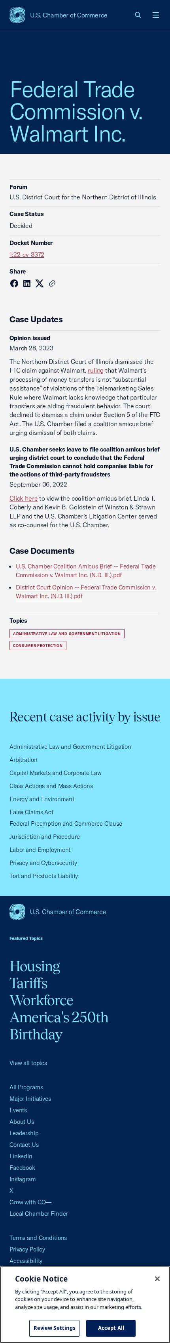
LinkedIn (20, 1156)
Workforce (41, 1000)
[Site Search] (138, 15)
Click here (23, 498)
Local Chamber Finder (38, 1213)
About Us (21, 1121)
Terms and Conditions (38, 1238)
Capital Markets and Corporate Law (55, 773)
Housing (34, 966)
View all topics (28, 1063)
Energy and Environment (41, 799)
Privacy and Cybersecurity (43, 863)
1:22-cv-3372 (26, 254)
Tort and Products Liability (43, 876)
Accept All (111, 1328)
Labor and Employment (39, 849)
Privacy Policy (27, 1249)
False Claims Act (31, 812)
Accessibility (25, 1261)
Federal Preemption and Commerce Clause (65, 823)
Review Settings (55, 1328)
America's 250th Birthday (59, 1026)
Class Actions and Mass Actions (51, 786)
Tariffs (28, 983)
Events (18, 1110)
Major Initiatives (30, 1098)
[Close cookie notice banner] (157, 1279)
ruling (96, 370)
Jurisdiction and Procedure (44, 836)
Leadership (24, 1133)
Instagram (22, 1179)
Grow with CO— (30, 1202)
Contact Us (24, 1144)
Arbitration (23, 759)
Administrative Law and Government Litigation (67, 633)
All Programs (26, 1087)
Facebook (22, 1167)
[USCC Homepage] (85, 912)
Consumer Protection (38, 645)
